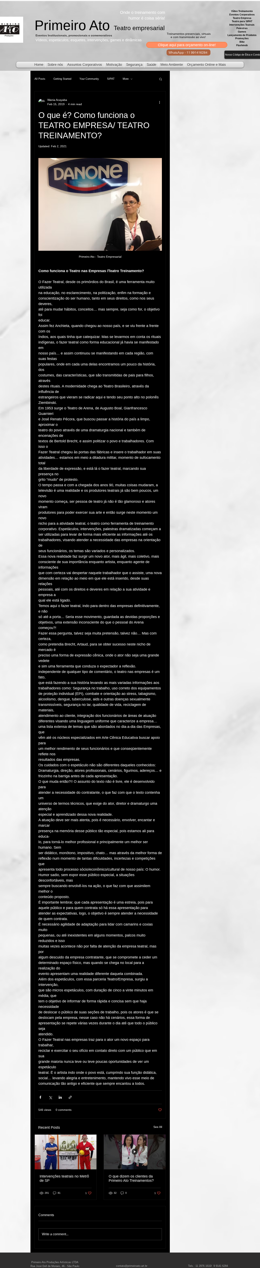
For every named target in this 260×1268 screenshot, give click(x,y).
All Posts (40, 78)
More (126, 78)
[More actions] (159, 102)
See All (157, 1126)
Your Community (89, 78)
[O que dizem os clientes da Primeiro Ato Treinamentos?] (135, 1152)
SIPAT (111, 78)
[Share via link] (70, 1097)
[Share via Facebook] (40, 1097)
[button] (160, 79)
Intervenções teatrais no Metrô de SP (64, 1178)
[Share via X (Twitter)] (50, 1097)
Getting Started (62, 78)
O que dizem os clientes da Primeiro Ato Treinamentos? (131, 1178)
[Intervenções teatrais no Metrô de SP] (65, 1152)
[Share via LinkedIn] (60, 1097)
